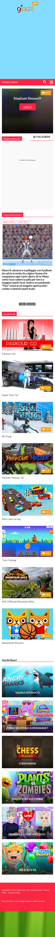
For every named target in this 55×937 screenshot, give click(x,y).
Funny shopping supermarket (27, 728)
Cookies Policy (14, 893)
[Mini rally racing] (27, 500)
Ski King (6, 436)
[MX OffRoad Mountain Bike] (27, 582)
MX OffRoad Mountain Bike (18, 601)
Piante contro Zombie (27, 798)
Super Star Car (10, 394)
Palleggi (31, 304)
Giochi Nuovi (9, 660)
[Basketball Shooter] (27, 624)
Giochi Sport (23, 222)
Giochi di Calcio (9, 222)
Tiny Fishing (9, 560)
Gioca (27, 107)
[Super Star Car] (27, 376)
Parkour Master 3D (13, 477)
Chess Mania (27, 763)
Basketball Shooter (13, 642)
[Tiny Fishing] (27, 541)
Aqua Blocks (27, 869)
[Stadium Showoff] (27, 245)
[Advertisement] (27, 43)
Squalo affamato (27, 692)
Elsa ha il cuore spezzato (27, 834)
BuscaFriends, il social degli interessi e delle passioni (23, 901)
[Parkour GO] (27, 335)
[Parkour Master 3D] (27, 458)
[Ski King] (27, 417)
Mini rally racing (11, 518)
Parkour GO (9, 353)
